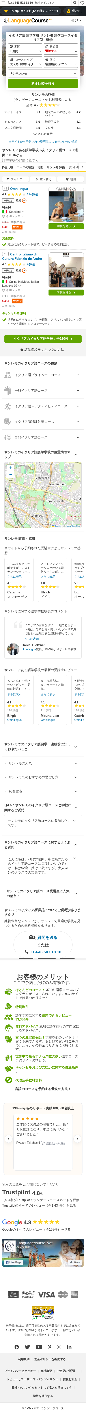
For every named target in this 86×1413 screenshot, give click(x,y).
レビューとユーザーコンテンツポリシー (32, 1379)
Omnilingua (29, 649)
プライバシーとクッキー (20, 1371)
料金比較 (7, 167)
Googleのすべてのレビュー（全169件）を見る (36, 1229)
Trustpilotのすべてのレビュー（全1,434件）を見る (39, 1205)
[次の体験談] (77, 1139)
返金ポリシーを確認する (50, 1359)
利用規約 (24, 1359)
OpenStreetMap (72, 526)
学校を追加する (43, 1396)
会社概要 (46, 1371)
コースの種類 (25, 167)
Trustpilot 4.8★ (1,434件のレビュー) (34, 11)
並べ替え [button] (45, 179)
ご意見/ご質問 (66, 1371)
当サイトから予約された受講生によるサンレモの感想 (43, 141)
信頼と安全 (70, 1379)
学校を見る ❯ (66, 226)
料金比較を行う (43, 83)
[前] (3, 166)
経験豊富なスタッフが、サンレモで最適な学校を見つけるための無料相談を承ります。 (42, 923)
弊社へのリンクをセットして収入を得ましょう (42, 1387)
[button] (3, 3)
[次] (82, 166)
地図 (40, 167)
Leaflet (57, 526)
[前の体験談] (9, 1139)
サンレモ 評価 (56, 167)
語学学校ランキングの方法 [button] (44, 350)
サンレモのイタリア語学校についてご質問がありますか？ (42, 912)
